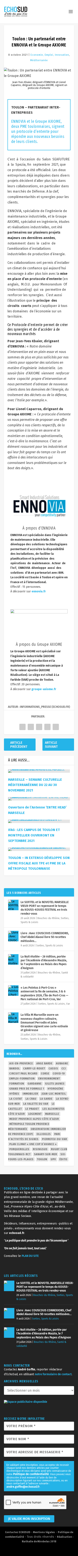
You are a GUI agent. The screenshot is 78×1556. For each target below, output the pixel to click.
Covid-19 (59, 1073)
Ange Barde (44, 1063)
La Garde (46, 1098)
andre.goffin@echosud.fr (23, 1487)
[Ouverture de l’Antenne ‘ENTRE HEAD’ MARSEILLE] (39, 798)
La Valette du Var (35, 1103)
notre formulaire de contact (53, 1374)
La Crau (31, 1098)
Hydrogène (55, 1088)
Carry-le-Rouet (34, 1068)
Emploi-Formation (22, 1078)
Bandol (14, 1068)
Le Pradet (32, 1108)
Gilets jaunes (54, 1083)
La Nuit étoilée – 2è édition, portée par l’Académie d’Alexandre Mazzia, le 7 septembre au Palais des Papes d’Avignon (44, 962)
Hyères (14, 1093)
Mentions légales (44, 1532)
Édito (63, 1159)
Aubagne (62, 1063)
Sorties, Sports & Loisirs (49, 945)
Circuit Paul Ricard (23, 1073)
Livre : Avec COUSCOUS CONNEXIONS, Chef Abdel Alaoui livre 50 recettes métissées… (45, 937)
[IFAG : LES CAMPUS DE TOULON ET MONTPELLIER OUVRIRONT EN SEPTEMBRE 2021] (39, 821)
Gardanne (35, 1083)
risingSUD (40, 1149)
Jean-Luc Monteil (54, 1093)
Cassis (53, 1068)
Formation (16, 1083)
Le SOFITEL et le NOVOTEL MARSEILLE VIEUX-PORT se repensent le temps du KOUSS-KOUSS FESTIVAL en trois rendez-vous (45, 907)
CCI (64, 1068)
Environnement (49, 1078)
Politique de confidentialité (31, 1474)
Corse (45, 1073)
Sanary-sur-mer (45, 1154)
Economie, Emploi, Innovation (50, 54)
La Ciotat (15, 1098)
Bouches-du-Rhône (48, 918)
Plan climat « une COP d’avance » (33, 1144)
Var (68, 1003)
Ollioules (44, 1134)
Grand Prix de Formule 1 (26, 1088)
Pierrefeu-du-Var (54, 1139)
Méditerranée (39, 60)
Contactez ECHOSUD (17, 1532)
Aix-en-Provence (21, 1063)
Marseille (52, 1113)
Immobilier (30, 1093)
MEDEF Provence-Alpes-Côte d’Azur (34, 1118)
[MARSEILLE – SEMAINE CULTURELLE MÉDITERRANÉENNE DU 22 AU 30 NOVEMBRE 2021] (39, 771)
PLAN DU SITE (30, 1256)
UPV (53, 1159)
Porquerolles (19, 1149)
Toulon (42, 1159)
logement (35, 1113)
